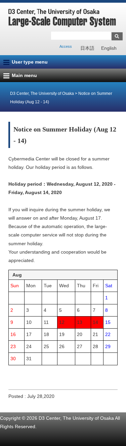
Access (65, 46)
